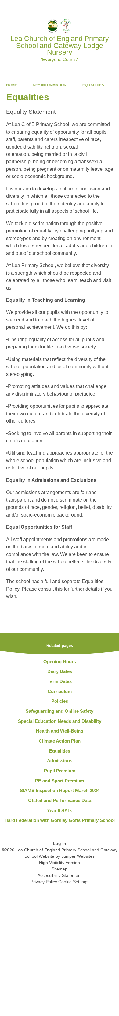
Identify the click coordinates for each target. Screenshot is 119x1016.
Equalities (93, 85)
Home (11, 85)
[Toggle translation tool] (80, 7)
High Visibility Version (59, 862)
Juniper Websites (78, 856)
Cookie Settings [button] (73, 881)
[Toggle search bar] (95, 7)
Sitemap (59, 869)
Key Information (50, 85)
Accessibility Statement (60, 875)
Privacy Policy (44, 881)
